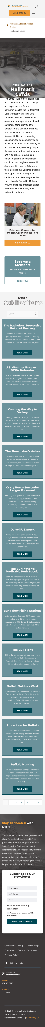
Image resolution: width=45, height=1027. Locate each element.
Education (9, 950)
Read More (22, 352)
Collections (10, 946)
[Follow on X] (16, 963)
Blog (20, 946)
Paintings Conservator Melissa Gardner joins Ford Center (22, 233)
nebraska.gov (32, 1018)
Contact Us (6, 992)
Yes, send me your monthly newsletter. (20, 914)
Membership (32, 946)
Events (21, 950)
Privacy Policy (11, 955)
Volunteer (33, 950)
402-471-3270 (7, 983)
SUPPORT (6, 990)
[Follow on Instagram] (12, 963)
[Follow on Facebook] (6, 963)
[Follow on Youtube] (22, 963)
